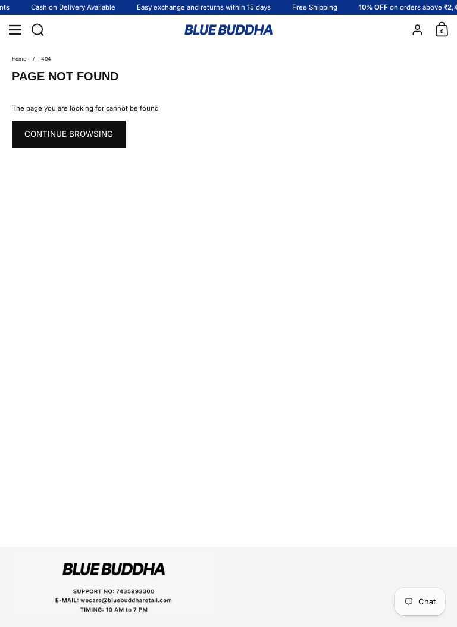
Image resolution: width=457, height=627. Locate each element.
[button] (40, 30)
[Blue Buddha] (228, 30)
